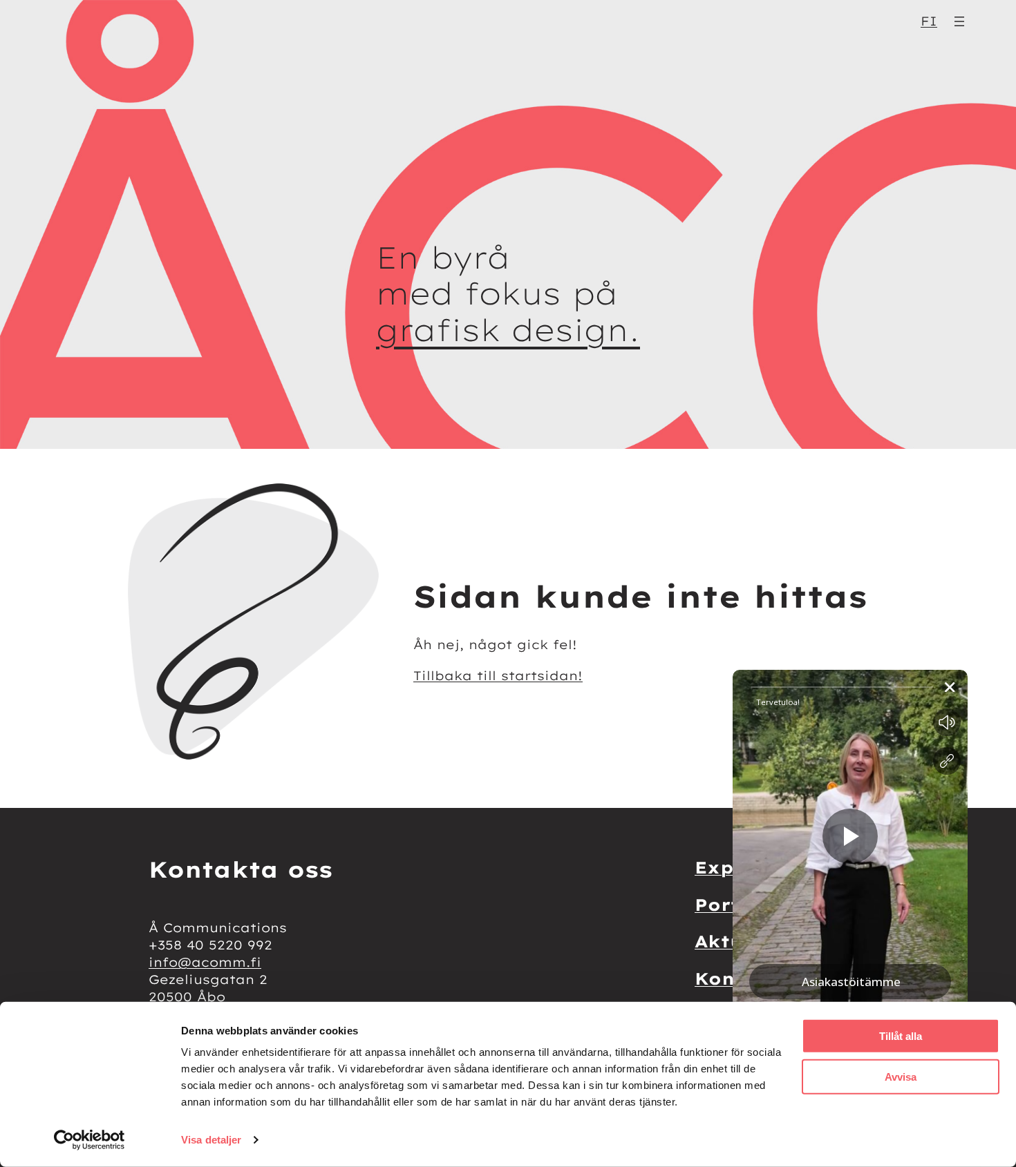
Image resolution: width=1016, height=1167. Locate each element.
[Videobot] (850, 894)
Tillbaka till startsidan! (498, 676)
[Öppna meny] (959, 21)
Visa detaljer (211, 1140)
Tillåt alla (900, 1036)
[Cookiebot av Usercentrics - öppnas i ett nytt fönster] (89, 1140)
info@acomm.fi (205, 962)
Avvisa (900, 1076)
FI (929, 21)
